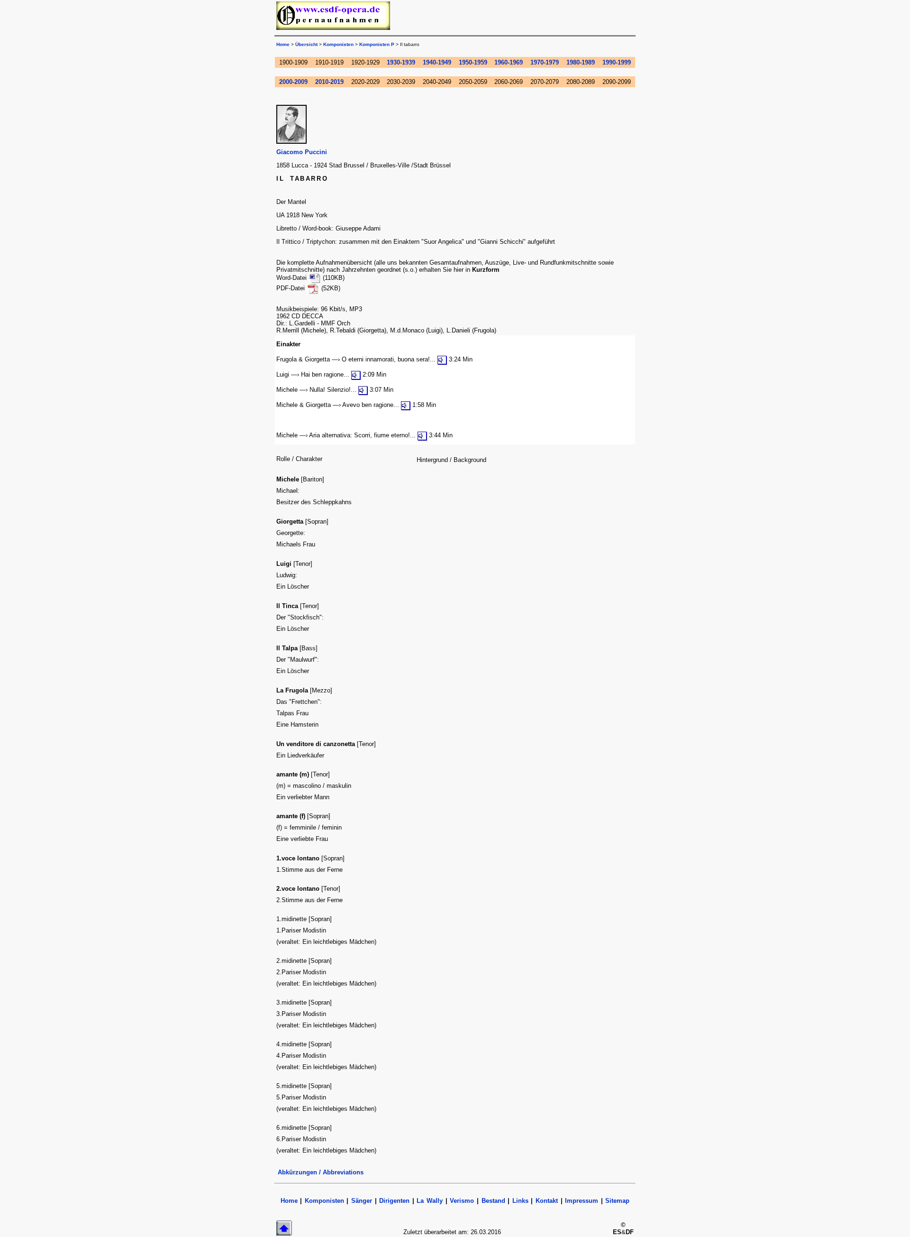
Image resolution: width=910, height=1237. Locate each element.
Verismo (462, 1200)
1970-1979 (544, 62)
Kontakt (547, 1200)
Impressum (581, 1200)
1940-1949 (437, 62)
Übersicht (306, 44)
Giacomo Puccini (301, 152)
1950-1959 (473, 62)
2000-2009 (293, 81)
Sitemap (617, 1200)
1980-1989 (580, 62)
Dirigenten (394, 1200)
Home (283, 44)
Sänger (361, 1200)
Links (520, 1200)
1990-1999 (616, 62)
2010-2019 (329, 81)
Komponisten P (376, 44)
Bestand (493, 1200)
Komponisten (338, 44)
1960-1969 (508, 62)
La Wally (430, 1200)
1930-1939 (401, 62)
